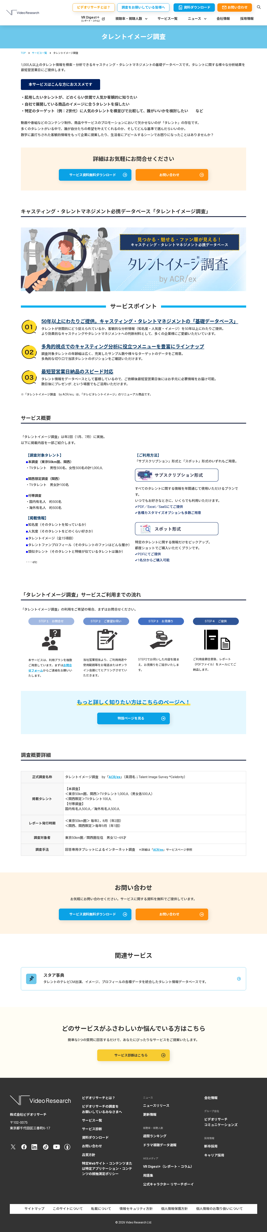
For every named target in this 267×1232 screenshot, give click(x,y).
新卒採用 (211, 1146)
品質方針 (88, 1155)
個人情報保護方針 (174, 1209)
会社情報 (223, 18)
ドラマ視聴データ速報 (159, 1145)
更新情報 (149, 1115)
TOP (23, 53)
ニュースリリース (156, 1106)
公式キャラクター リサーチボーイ (168, 1184)
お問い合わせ (92, 1146)
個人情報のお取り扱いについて (219, 1209)
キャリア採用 (214, 1155)
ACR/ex (114, 777)
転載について (101, 1209)
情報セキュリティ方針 (136, 1209)
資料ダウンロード (95, 1138)
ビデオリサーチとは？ (98, 1098)
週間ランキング (154, 1136)
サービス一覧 (167, 18)
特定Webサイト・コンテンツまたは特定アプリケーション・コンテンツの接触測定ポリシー (107, 1168)
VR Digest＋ (90, 19)
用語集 (148, 1176)
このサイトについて (68, 1209)
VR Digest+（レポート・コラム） (168, 1167)
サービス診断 (92, 1129)
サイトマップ (34, 1209)
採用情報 (247, 18)
